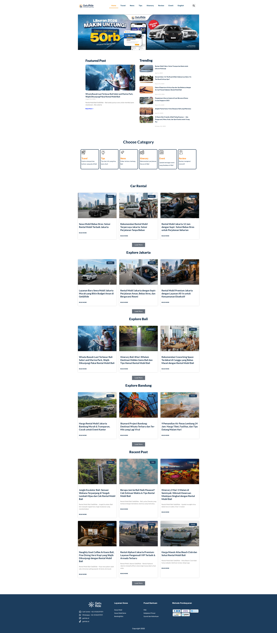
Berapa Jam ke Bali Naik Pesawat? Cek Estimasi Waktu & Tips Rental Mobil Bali (137, 493)
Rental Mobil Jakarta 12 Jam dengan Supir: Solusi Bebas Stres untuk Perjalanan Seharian (178, 227)
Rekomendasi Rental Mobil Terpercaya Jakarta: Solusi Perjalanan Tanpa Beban (134, 227)
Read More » (89, 108)
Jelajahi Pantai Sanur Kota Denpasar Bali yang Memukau (173, 109)
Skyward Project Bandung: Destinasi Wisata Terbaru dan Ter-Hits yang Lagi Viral (137, 426)
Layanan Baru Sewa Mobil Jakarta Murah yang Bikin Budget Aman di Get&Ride (96, 293)
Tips (140, 6)
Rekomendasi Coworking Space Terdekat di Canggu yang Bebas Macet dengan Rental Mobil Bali (178, 360)
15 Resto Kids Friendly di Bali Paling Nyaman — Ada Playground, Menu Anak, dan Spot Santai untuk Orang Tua (172, 119)
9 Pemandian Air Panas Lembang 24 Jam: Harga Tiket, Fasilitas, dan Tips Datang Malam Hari (180, 426)
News (132, 6)
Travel (123, 6)
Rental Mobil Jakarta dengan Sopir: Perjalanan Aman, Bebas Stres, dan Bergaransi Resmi (138, 293)
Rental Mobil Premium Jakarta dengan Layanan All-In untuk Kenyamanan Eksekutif (177, 293)
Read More (83, 233)
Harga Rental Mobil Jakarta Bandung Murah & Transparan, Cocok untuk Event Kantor (94, 426)
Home (113, 6)
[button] (193, 5)
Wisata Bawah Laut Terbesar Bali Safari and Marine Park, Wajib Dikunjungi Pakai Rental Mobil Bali (96, 360)
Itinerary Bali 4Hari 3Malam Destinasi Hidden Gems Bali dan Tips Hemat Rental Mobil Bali (136, 360)
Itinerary (150, 6)
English (181, 6)
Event (170, 6)
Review (161, 6)
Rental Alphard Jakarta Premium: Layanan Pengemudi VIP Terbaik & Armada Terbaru (137, 555)
